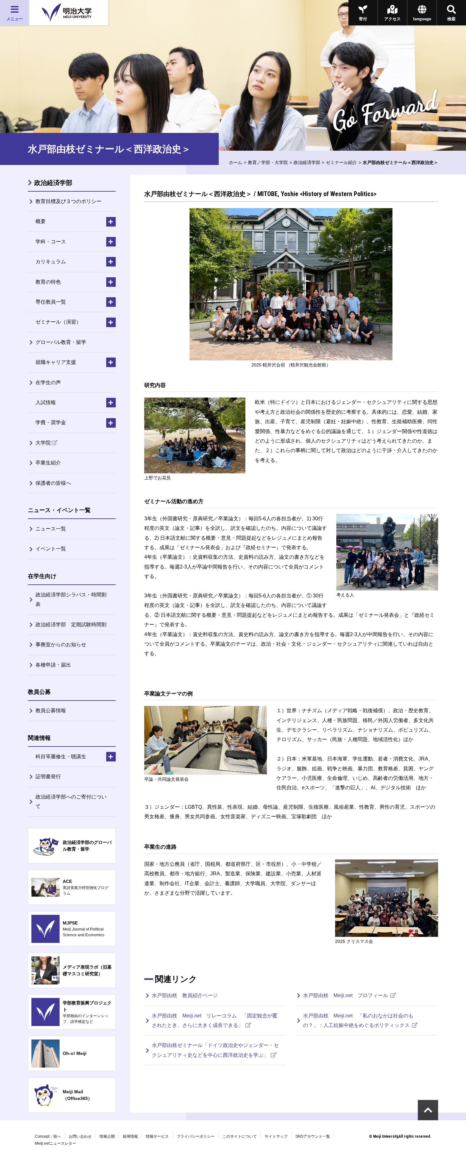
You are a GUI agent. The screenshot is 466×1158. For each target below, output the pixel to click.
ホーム (235, 162)
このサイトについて (240, 1136)
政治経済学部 (307, 162)
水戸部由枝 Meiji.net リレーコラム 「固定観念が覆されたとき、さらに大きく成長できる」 (214, 1020)
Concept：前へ (48, 1136)
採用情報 (130, 1136)
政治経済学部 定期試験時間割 (71, 624)
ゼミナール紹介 (341, 162)
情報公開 (107, 1136)
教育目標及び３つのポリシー (68, 201)
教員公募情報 (51, 710)
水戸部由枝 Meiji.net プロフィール (346, 995)
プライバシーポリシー (196, 1136)
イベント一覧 (51, 548)
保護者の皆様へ (53, 483)
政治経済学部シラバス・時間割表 (71, 599)
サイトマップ (276, 1136)
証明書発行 (48, 776)
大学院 (43, 442)
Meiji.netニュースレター (55, 1143)
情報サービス (157, 1136)
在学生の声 (48, 382)
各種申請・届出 (53, 665)
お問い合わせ (80, 1136)
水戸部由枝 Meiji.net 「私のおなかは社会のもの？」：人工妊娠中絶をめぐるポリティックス (358, 1020)
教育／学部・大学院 (268, 162)
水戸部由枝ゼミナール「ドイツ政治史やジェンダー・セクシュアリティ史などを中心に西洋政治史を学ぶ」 (215, 1050)
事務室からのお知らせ (61, 644)
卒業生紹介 (48, 462)
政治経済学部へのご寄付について (71, 801)
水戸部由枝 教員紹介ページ (185, 995)
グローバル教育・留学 (61, 342)
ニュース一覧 (51, 528)
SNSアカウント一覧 (312, 1136)
